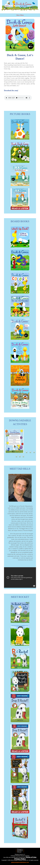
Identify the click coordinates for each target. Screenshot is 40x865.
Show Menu (20, 15)
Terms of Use (31, 857)
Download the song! (11, 90)
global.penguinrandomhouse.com (20, 862)
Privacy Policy (20, 859)
